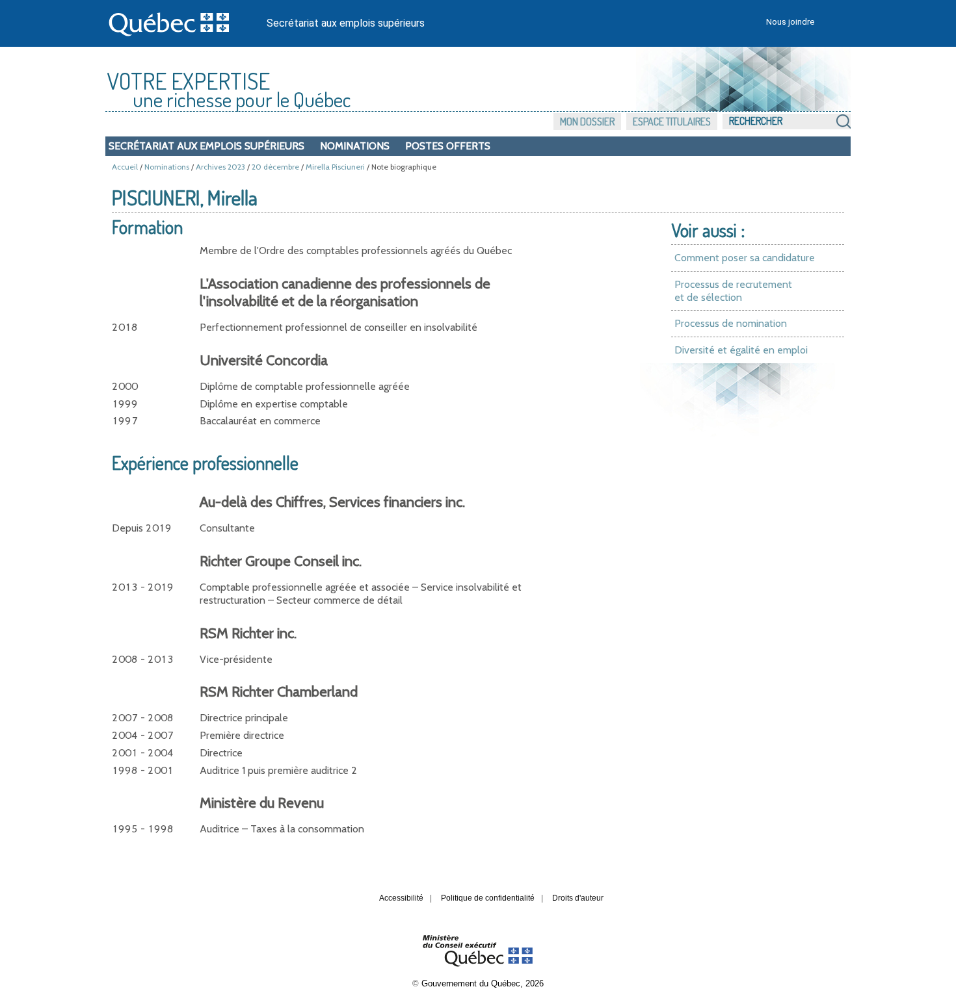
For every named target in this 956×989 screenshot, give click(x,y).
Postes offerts (447, 146)
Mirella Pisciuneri (335, 167)
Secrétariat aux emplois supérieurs (346, 23)
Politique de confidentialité (488, 898)
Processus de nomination (730, 323)
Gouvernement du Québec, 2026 (482, 983)
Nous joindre (790, 22)
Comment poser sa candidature (744, 257)
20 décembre (275, 167)
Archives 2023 (220, 167)
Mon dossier (587, 121)
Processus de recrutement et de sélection (733, 290)
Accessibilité (401, 898)
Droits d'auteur (578, 898)
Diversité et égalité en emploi (741, 350)
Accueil (125, 167)
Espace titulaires (672, 121)
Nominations (355, 146)
